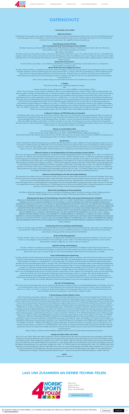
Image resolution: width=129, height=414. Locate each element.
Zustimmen (118, 411)
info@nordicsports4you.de (91, 133)
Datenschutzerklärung (11, 411)
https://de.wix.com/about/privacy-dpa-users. (96, 101)
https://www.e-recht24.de (64, 356)
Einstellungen (106, 411)
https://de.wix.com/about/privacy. (30, 99)
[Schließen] (126, 410)
